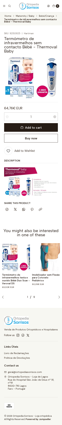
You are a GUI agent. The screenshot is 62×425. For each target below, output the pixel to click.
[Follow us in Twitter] (28, 335)
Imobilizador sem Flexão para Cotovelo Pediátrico (46, 277)
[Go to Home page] (29, 6)
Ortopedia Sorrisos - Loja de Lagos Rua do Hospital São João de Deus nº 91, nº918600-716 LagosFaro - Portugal (31, 382)
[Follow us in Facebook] (23, 335)
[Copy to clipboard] (40, 210)
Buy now (31, 138)
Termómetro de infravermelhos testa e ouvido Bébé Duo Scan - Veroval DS (16, 279)
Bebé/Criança (46, 16)
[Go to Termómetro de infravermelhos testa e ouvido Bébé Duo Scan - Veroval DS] (16, 257)
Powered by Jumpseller (38, 419)
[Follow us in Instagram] (18, 335)
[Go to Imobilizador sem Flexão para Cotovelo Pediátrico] (46, 257)
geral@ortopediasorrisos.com (25, 372)
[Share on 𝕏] (15, 210)
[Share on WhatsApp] (24, 210)
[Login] (48, 6)
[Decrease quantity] (7, 117)
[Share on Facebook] (7, 210)
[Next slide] (58, 297)
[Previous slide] (3, 297)
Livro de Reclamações (16, 353)
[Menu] (4, 6)
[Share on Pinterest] (32, 210)
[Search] (9, 6)
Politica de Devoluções (17, 357)
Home (8, 16)
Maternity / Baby (25, 16)
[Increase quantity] (55, 117)
